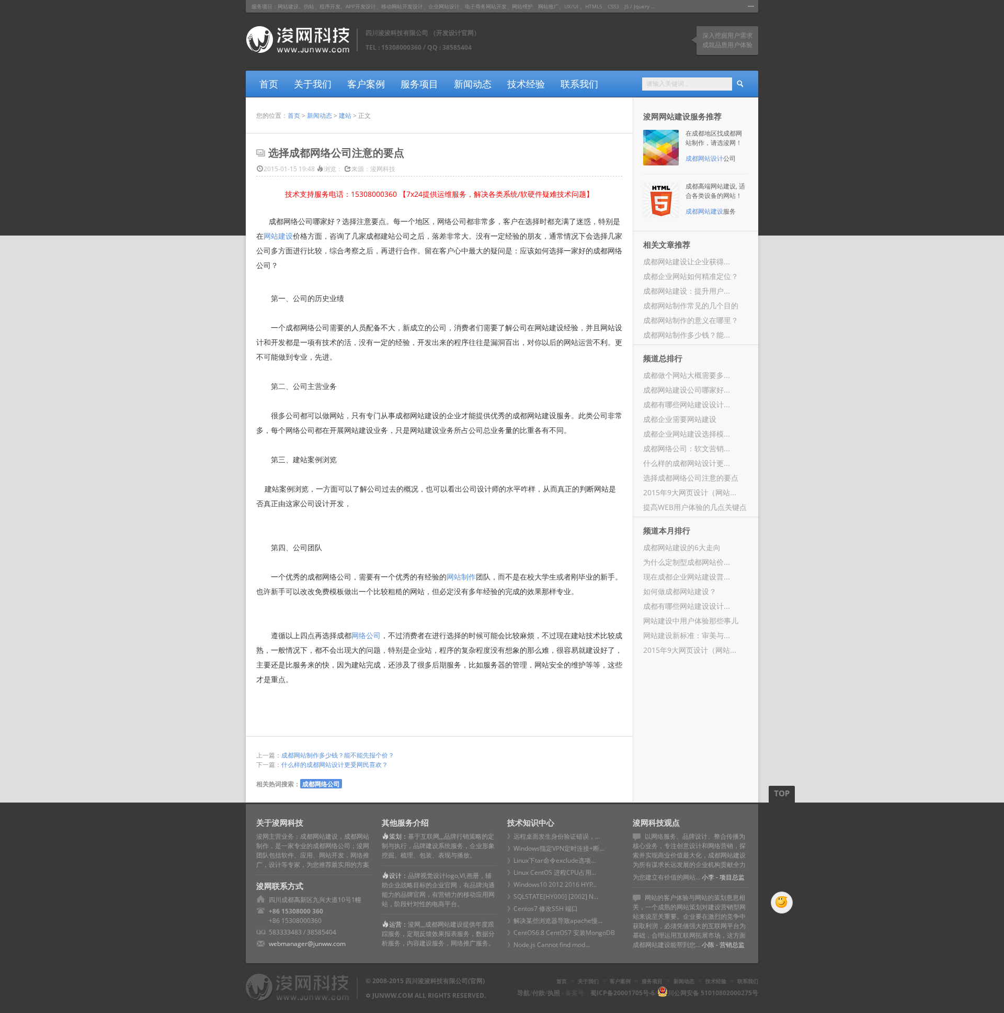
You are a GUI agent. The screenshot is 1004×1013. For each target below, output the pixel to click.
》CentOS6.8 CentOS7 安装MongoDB (561, 932)
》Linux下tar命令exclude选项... (551, 860)
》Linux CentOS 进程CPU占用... (551, 872)
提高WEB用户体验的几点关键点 (695, 507)
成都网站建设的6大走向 (682, 547)
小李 (708, 877)
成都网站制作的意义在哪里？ (690, 320)
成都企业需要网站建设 (679, 419)
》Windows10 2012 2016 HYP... (552, 884)
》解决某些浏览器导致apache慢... (554, 920)
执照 (553, 992)
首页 (268, 83)
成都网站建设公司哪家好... (686, 390)
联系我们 (579, 83)
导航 (523, 992)
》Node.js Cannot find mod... (548, 944)
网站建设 (278, 236)
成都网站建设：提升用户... (686, 291)
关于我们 (313, 83)
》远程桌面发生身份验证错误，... (553, 836)
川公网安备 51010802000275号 (713, 992)
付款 (538, 992)
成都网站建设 (704, 211)
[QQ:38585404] (782, 903)
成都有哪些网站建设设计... (686, 404)
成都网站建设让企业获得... (686, 261)
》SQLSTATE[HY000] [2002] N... (552, 896)
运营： (398, 924)
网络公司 (366, 635)
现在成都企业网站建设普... (686, 577)
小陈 (708, 944)
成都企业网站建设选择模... (686, 434)
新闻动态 (473, 83)
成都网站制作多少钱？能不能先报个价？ (337, 755)
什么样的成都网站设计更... (686, 463)
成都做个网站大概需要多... (686, 375)
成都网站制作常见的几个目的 (690, 305)
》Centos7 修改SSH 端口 (542, 908)
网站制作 (461, 577)
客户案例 (366, 83)
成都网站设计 (704, 158)
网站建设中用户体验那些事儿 (690, 621)
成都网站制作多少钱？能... (686, 335)
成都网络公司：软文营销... (686, 448)
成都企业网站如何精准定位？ (690, 276)
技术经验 (526, 83)
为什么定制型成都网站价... (686, 562)
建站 (345, 115)
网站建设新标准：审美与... (686, 635)
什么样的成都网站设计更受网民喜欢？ (334, 764)
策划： (398, 836)
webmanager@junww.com (307, 943)
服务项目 (419, 83)
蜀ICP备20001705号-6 (622, 992)
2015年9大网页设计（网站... (689, 492)
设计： (398, 875)
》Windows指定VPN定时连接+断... (555, 848)
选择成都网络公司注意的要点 (690, 478)
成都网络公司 (321, 784)
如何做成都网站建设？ (679, 591)
